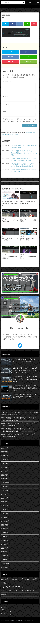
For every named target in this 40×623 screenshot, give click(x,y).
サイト (5, 112)
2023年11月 (5, 452)
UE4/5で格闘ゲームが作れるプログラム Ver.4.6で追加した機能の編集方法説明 (22, 165)
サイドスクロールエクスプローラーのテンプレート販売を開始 (24, 146)
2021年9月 (4, 490)
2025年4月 (4, 448)
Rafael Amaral (12, 414)
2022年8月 (4, 463)
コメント (7, 82)
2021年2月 (4, 509)
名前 (5, 97)
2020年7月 (4, 536)
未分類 (3, 594)
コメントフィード (7, 611)
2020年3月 (4, 552)
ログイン (4, 607)
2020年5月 (4, 544)
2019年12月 (5, 563)
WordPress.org (6, 614)
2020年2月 (4, 556)
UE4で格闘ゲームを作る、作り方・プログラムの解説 (19, 579)
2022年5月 (4, 471)
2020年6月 (4, 540)
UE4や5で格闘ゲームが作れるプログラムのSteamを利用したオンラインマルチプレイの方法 (24, 153)
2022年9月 (4, 459)
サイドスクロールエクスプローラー (13, 587)
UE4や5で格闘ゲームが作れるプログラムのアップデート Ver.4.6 (24, 170)
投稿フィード (5, 609)
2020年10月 (5, 525)
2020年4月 (4, 548)
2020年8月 (4, 532)
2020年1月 (4, 559)
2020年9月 (4, 529)
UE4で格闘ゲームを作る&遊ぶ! (16, 620)
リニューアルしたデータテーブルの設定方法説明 (17, 590)
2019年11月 (5, 567)
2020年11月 (5, 521)
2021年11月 (5, 486)
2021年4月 (4, 502)
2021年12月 (5, 482)
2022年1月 (4, 479)
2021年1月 (4, 513)
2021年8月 (4, 494)
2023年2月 (4, 456)
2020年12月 (5, 517)
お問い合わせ (30, 2)
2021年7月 (4, 498)
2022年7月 (4, 467)
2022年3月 (4, 475)
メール (6, 104)
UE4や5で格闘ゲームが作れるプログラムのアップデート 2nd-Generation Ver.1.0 (24, 159)
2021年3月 (4, 506)
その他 (3, 583)
